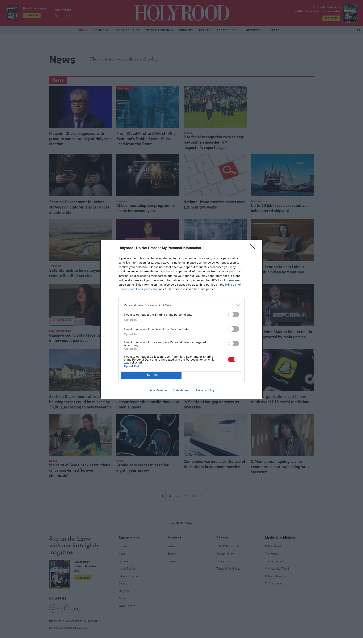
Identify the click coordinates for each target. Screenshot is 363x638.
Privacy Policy (205, 390)
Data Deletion (158, 390)
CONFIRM (151, 375)
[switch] (233, 314)
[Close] (254, 248)
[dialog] (181, 319)
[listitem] (181, 305)
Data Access (181, 390)
